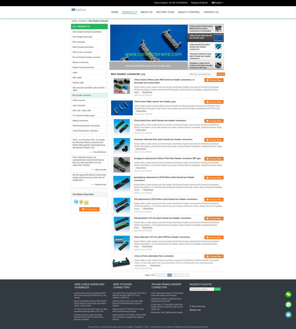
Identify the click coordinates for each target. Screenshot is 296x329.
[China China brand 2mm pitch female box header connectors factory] (122, 127)
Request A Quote (199, 2)
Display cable (78, 83)
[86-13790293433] (288, 304)
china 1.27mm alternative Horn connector (154, 256)
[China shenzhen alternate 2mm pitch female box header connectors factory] (122, 146)
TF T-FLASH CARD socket (84, 116)
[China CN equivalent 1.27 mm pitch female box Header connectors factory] (122, 224)
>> (181, 275)
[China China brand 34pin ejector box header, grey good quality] (153, 54)
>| (187, 275)
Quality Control (189, 12)
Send (217, 289)
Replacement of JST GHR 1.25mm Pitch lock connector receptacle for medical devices (129, 317)
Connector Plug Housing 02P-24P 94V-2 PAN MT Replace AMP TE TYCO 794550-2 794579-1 (129, 295)
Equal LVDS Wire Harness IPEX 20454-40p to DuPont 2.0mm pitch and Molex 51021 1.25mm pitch (90, 303)
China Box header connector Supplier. (117, 327)
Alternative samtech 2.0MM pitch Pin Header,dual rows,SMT (166, 300)
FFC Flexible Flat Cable (82, 37)
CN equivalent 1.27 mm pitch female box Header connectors (162, 218)
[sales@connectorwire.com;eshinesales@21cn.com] (288, 314)
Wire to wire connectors (82, 52)
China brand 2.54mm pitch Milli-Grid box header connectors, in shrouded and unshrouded (201, 28)
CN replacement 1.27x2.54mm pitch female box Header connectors (165, 199)
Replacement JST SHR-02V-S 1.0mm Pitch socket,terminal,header (128, 310)
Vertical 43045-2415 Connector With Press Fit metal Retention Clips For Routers (128, 303)
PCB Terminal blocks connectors (86, 126)
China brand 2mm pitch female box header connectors (200, 47)
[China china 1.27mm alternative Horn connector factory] (122, 262)
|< (158, 275)
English (218, 2)
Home (114, 12)
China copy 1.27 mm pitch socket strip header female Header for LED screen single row (167, 306)
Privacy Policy (94, 327)
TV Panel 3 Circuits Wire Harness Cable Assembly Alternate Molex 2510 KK (90, 310)
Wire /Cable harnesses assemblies (87, 32)
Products (128, 12)
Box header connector (82, 95)
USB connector (79, 100)
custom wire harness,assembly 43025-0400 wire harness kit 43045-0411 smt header (90, 295)
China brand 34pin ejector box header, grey (201, 36)
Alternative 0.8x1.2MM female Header (167, 312)
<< (164, 275)
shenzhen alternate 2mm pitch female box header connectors (200, 56)
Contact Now (216, 80)
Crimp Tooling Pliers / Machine (85, 131)
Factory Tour (165, 12)
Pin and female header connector (87, 57)
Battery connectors (80, 121)
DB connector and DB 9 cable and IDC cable (89, 89)
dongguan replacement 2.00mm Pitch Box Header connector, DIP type (201, 65)
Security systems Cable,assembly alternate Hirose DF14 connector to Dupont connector (88, 317)
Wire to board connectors (83, 47)
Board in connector (80, 62)
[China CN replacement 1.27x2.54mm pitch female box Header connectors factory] (122, 205)
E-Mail (193, 306)
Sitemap (201, 306)
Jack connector (79, 105)
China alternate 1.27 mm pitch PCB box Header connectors (162, 237)
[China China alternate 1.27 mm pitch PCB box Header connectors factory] (122, 243)
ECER (205, 327)
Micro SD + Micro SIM (82, 110)
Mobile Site (196, 310)
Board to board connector (83, 67)
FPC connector (79, 42)
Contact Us (211, 12)
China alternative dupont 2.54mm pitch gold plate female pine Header (167, 294)
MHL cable (77, 78)
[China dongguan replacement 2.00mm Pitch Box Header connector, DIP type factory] (122, 165)
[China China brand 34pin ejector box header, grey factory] (122, 108)
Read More (147, 92)
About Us (146, 12)
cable (75, 72)
